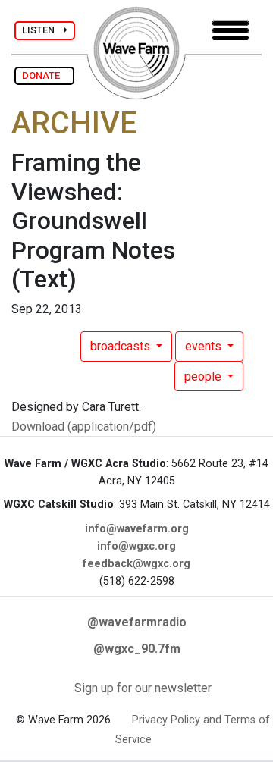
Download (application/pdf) (83, 426)
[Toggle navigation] (230, 30)
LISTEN (43, 30)
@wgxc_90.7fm (136, 648)
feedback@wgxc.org (136, 563)
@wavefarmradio (137, 622)
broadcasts (121, 346)
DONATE (44, 75)
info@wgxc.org (136, 546)
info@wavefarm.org (137, 528)
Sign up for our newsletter (143, 688)
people (204, 376)
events (204, 346)
